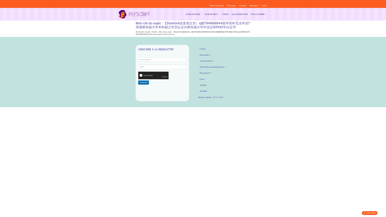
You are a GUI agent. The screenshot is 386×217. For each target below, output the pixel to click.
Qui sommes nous (239, 14)
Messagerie (253, 6)
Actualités (242, 6)
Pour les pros (211, 14)
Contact (264, 6)
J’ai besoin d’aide (192, 14)
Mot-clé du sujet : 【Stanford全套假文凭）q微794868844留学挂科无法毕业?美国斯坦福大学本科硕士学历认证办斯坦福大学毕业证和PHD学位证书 (193, 25)
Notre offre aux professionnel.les (212, 67)
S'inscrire (143, 82)
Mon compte (231, 6)
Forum (225, 14)
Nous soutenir (257, 14)
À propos (203, 85)
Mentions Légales (204, 97)
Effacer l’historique (217, 6)
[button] (193, 14)
